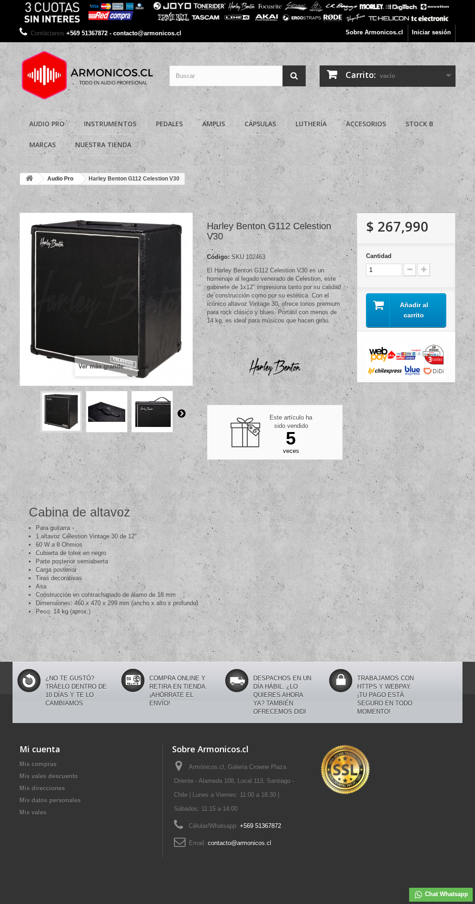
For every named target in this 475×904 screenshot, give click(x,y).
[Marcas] (237, 12)
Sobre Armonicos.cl (374, 32)
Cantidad (379, 255)
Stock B (419, 123)
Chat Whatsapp (445, 894)
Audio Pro (46, 123)
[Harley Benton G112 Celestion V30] (61, 411)
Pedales (169, 123)
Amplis (213, 123)
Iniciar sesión (431, 32)
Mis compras (38, 764)
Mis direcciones (42, 788)
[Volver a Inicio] (29, 179)
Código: (218, 256)
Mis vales (32, 812)
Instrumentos (110, 123)
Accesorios (366, 123)
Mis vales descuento (48, 776)
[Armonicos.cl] (87, 75)
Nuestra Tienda (103, 144)
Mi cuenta (39, 749)
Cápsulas (260, 123)
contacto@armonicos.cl (239, 842)
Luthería (311, 123)
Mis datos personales (50, 800)
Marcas (42, 144)
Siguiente (181, 413)
